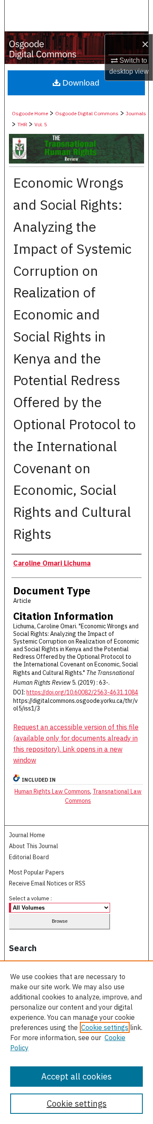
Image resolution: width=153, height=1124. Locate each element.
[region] (76, 1042)
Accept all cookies (76, 1076)
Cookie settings (104, 1027)
